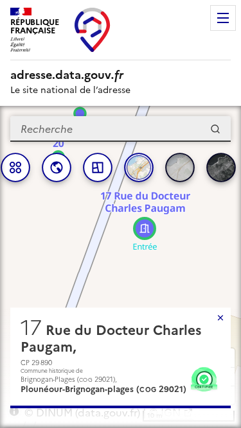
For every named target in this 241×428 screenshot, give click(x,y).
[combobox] (120, 129)
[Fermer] (220, 317)
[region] (120, 267)
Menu (223, 18)
